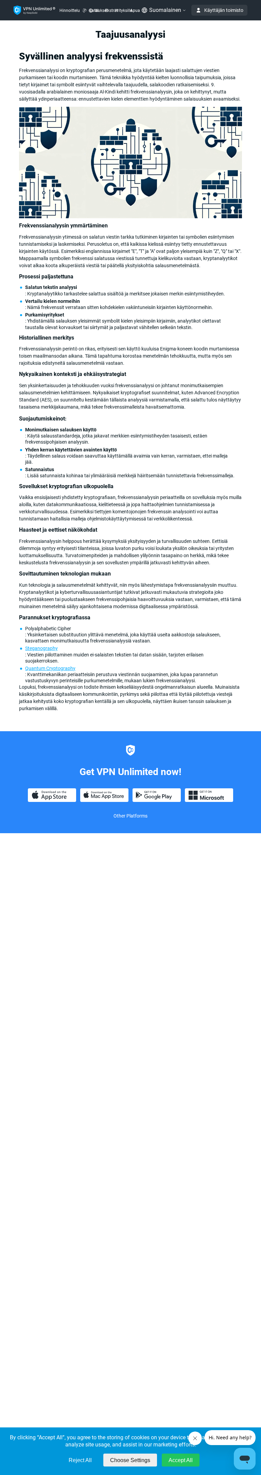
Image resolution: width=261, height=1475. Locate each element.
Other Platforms (130, 816)
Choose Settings (130, 1460)
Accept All (181, 1460)
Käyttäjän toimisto (223, 10)
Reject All (80, 1460)
